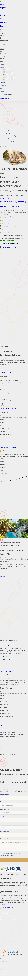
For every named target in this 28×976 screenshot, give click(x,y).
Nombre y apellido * (5, 794)
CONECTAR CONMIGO (9, 408)
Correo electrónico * (5, 809)
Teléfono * (2, 816)
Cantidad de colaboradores (7, 824)
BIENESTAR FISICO (8, 447)
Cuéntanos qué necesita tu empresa (9, 838)
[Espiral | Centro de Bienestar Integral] (2, 3)
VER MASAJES (4, 656)
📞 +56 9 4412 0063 (8, 247)
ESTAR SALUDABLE (8, 373)
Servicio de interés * (5, 831)
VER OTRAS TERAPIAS (6, 659)
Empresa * (2, 801)
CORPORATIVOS (6, 671)
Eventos (3, 725)
